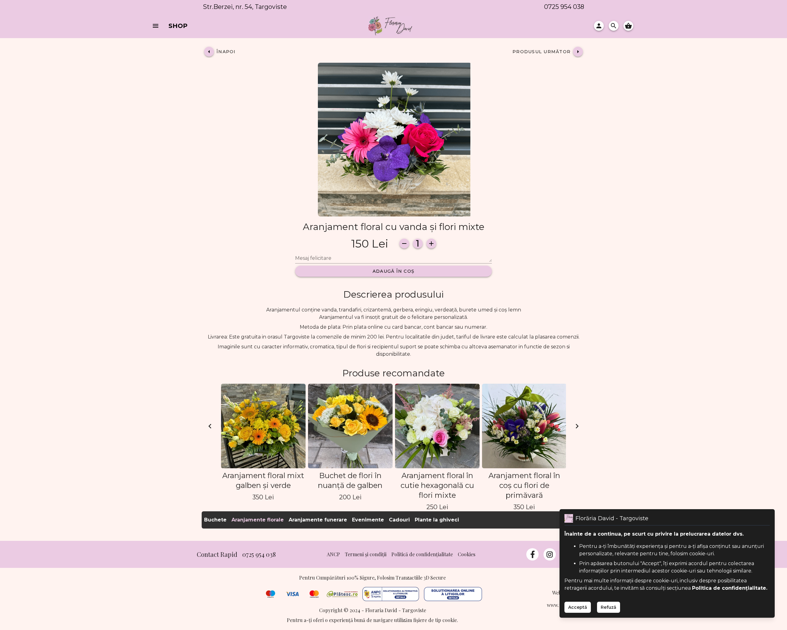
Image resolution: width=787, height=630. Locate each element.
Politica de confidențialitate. (729, 588)
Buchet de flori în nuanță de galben (350, 480)
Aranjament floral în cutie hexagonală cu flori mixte (437, 485)
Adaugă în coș (393, 271)
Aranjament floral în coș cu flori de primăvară (524, 485)
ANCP (333, 554)
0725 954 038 (564, 6)
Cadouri (399, 520)
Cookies (466, 554)
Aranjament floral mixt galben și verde (263, 480)
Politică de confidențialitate (422, 554)
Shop (178, 26)
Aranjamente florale (257, 520)
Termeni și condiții (365, 554)
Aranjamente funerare (318, 520)
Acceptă (577, 607)
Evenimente (368, 520)
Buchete (215, 520)
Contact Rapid (217, 554)
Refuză (608, 607)
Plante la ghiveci (437, 520)
